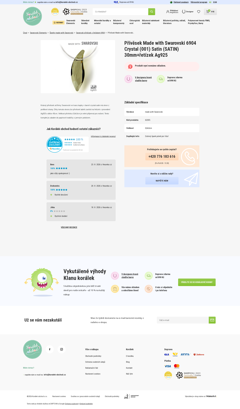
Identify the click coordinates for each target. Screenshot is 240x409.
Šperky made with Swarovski (61, 32)
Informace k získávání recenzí (103, 136)
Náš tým (129, 374)
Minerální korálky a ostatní (102, 21)
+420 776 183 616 (161, 156)
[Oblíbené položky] (198, 11)
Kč (210, 2)
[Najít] (151, 11)
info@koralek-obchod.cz (67, 2)
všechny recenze (69, 227)
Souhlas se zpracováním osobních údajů (85, 396)
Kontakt (129, 368)
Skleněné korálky (85, 21)
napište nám (162, 180)
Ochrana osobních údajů (95, 362)
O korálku (130, 356)
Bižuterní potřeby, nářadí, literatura (174, 21)
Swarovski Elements (70, 21)
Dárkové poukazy (181, 2)
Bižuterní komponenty (118, 21)
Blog (128, 362)
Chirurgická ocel (135, 21)
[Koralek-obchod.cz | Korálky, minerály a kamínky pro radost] (32, 16)
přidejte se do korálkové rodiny (196, 282)
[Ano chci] (212, 320)
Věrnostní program (199, 2)
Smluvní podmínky (86, 404)
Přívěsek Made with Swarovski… (121, 32)
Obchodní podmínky (93, 356)
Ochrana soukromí (71, 404)
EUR (215, 2)
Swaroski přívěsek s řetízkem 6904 (90, 32)
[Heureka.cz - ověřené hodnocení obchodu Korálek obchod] (67, 144)
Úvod (25, 32)
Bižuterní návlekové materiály (150, 21)
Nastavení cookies (92, 374)
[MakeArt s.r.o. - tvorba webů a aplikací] (211, 396)
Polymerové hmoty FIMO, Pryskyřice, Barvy (199, 21)
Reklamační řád (91, 368)
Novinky (59, 23)
